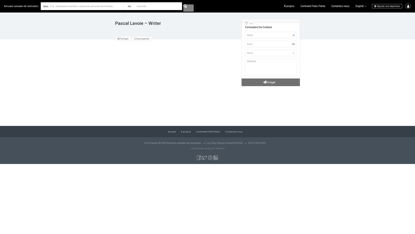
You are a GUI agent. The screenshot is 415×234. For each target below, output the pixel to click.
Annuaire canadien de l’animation (21, 6)
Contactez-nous (340, 6)
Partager (124, 38)
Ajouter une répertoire (388, 6)
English (360, 6)
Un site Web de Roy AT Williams (207, 148)
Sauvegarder (143, 38)
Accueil (172, 131)
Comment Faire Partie (313, 6)
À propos (289, 6)
